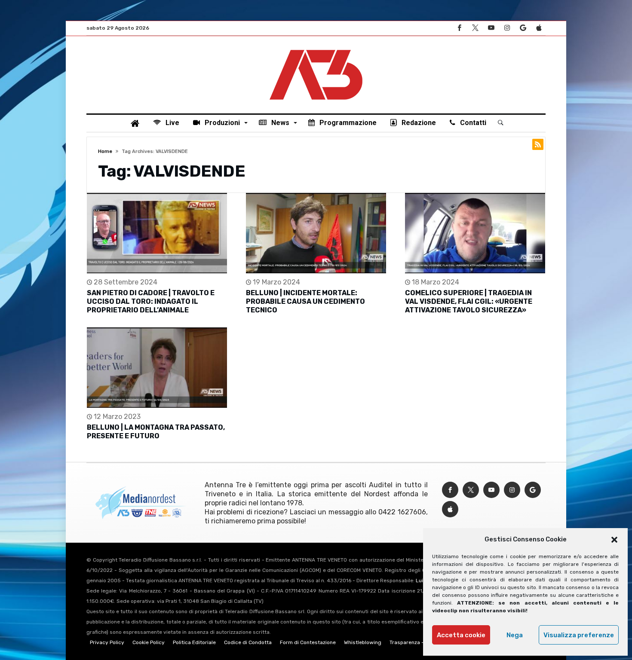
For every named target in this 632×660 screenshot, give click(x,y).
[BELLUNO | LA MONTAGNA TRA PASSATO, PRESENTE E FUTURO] (157, 367)
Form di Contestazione (308, 642)
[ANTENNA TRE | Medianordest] (316, 49)
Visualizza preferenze (578, 635)
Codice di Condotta (248, 642)
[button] (614, 539)
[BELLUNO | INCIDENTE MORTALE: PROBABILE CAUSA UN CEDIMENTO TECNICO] (316, 233)
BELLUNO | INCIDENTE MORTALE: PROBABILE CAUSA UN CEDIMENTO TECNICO (305, 301)
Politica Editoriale (194, 642)
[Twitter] (475, 28)
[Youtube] (491, 28)
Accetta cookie (461, 635)
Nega (514, 635)
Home (105, 151)
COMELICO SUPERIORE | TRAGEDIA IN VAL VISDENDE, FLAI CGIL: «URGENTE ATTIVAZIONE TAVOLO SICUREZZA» (468, 301)
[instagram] (507, 28)
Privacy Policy (107, 642)
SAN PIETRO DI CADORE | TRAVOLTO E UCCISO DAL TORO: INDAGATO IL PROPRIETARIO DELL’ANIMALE (151, 301)
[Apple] (539, 28)
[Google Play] (523, 28)
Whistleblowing (362, 642)
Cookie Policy (148, 642)
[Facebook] (459, 28)
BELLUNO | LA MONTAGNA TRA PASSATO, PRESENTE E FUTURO (156, 431)
